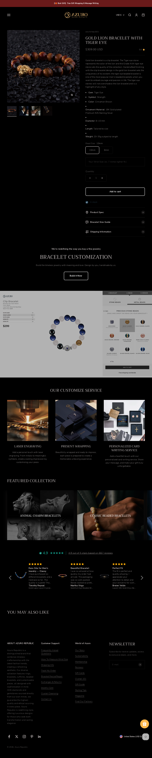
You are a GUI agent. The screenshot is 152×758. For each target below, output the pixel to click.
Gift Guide (80, 684)
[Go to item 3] (35, 111)
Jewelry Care (47, 687)
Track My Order (48, 670)
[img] (40, 564)
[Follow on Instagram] (24, 737)
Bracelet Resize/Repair (52, 676)
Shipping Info (47, 665)
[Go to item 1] (12, 111)
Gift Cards (80, 673)
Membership (81, 661)
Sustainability (81, 656)
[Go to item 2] (23, 111)
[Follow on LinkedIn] (39, 737)
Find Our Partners (83, 701)
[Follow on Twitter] (17, 737)
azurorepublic (92, 31)
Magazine (79, 695)
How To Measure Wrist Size (54, 659)
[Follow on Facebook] (9, 737)
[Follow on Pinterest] (32, 737)
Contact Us (46, 699)
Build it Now (76, 275)
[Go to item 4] (47, 111)
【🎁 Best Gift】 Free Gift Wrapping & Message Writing (76, 3)
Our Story (79, 650)
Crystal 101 (80, 678)
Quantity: (90, 171)
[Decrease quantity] (90, 178)
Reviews (79, 667)
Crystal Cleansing (49, 693)
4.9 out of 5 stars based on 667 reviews (90, 553)
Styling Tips (81, 690)
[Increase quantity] (102, 178)
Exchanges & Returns (51, 682)
